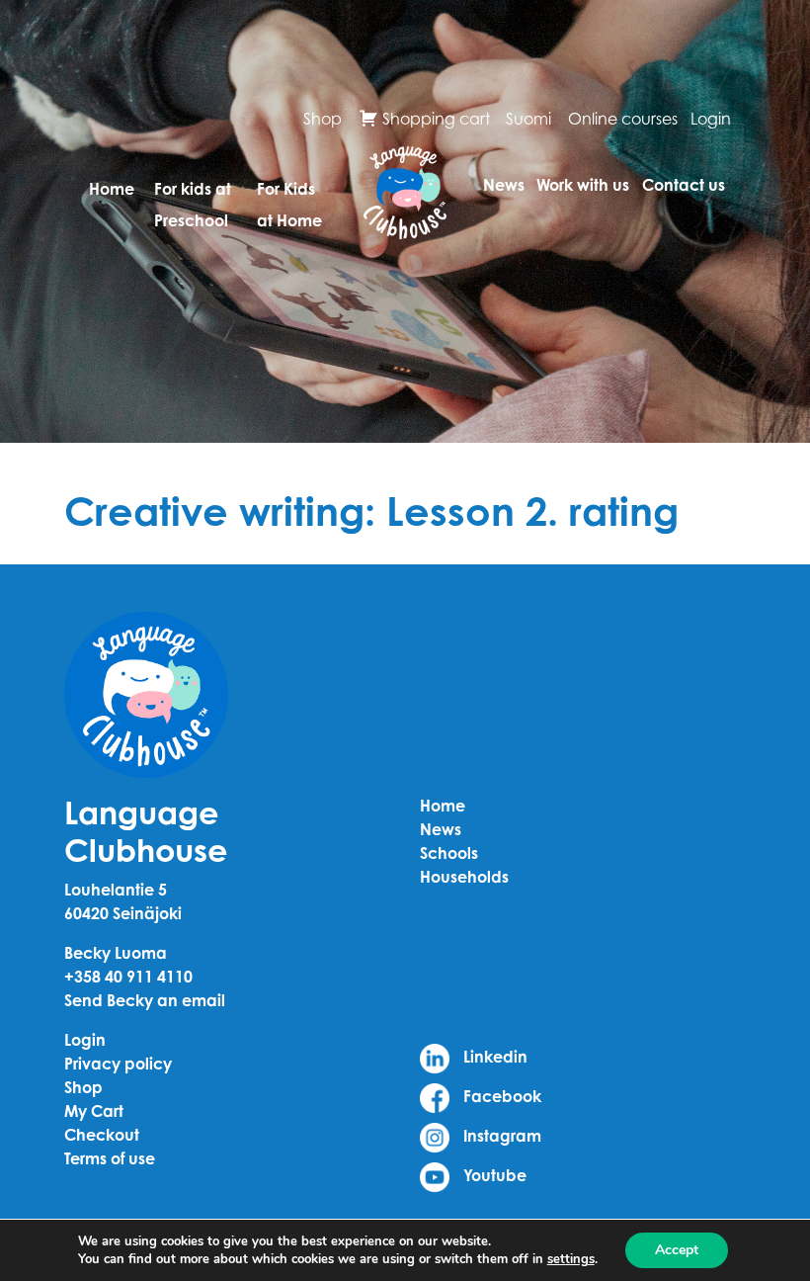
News (504, 185)
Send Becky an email (144, 1000)
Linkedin (493, 1057)
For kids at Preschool (192, 196)
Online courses (623, 118)
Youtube (492, 1175)
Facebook (500, 1096)
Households (464, 877)
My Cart (93, 1111)
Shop (322, 118)
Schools (449, 853)
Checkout (101, 1135)
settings (571, 1259)
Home (111, 189)
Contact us (683, 185)
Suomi (528, 118)
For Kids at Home (289, 196)
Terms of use (109, 1158)
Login (710, 118)
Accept (676, 1249)
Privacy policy (118, 1063)
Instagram (500, 1136)
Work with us (582, 185)
